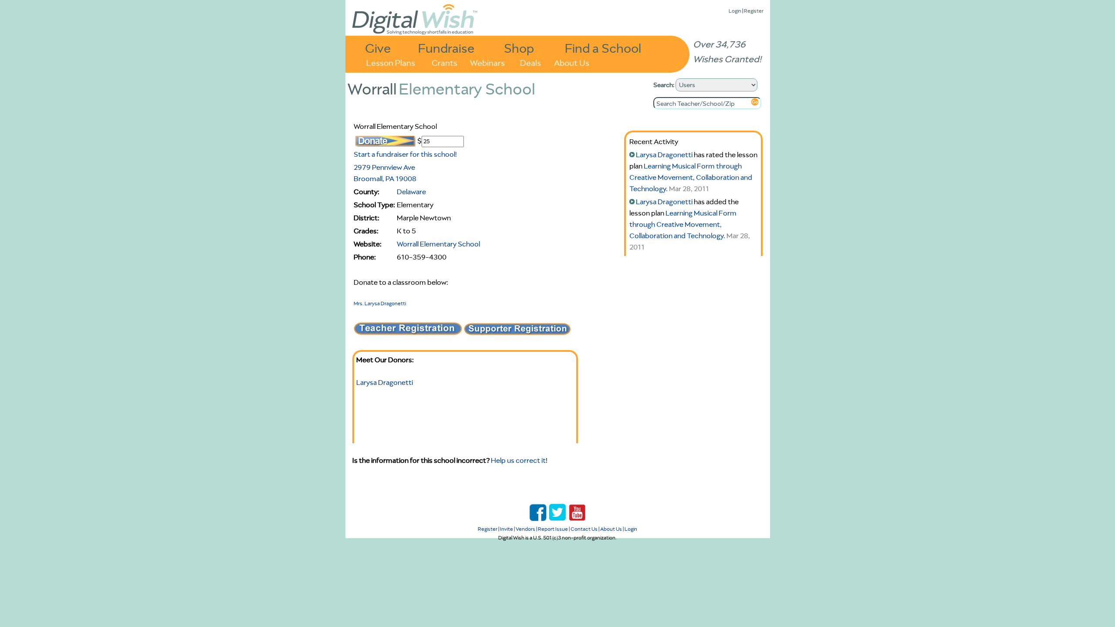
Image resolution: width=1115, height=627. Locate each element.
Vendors (525, 529)
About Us (571, 62)
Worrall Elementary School (438, 244)
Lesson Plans (390, 62)
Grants (444, 62)
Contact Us (584, 529)
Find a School (603, 48)
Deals (530, 62)
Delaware (411, 191)
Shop (519, 48)
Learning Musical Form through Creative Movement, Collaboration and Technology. (690, 177)
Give (378, 48)
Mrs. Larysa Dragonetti (380, 303)
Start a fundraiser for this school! (405, 154)
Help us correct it (518, 460)
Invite (506, 529)
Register (754, 10)
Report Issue (553, 529)
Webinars (487, 62)
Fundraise (446, 48)
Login (735, 10)
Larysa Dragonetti (384, 382)
